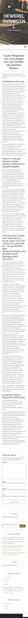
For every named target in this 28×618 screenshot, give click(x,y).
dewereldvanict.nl (14, 21)
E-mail (4, 488)
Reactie (4, 462)
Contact (5, 582)
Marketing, (20, 589)
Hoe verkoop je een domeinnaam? (11, 550)
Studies (12, 592)
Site (3, 495)
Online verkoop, (17, 591)
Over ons (5, 579)
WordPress (15, 617)
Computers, (6, 592)
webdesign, (10, 591)
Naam (4, 481)
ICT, (23, 591)
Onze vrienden (7, 577)
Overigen (5, 584)
